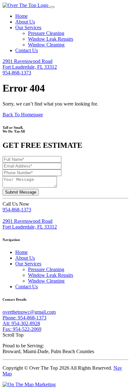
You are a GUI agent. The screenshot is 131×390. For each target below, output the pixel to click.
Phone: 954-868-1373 (24, 317)
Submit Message (20, 192)
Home (21, 16)
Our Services (28, 27)
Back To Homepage (23, 114)
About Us (25, 21)
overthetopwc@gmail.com (29, 312)
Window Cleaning (46, 44)
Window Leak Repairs (50, 39)
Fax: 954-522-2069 (22, 329)
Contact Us (26, 50)
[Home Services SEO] (29, 384)
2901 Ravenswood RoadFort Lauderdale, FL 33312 (30, 64)
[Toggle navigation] (52, 7)
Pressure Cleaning (46, 33)
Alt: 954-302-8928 (21, 323)
